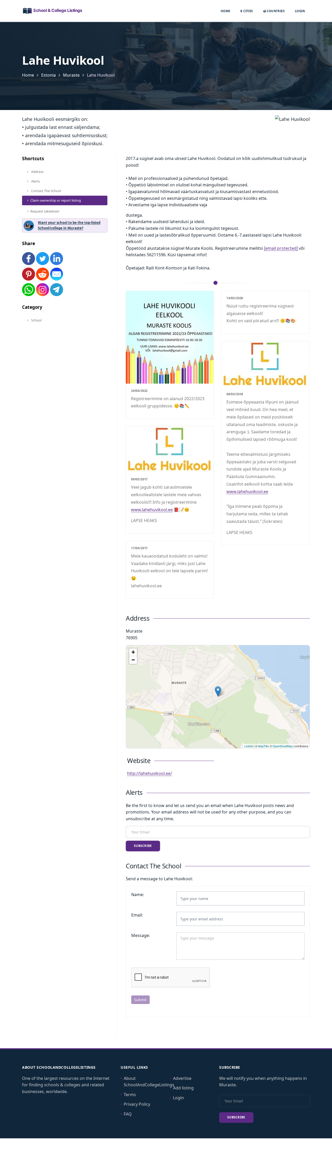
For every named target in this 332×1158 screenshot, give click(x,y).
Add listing (183, 1088)
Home (225, 11)
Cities (248, 11)
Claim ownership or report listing (55, 200)
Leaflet (248, 746)
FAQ (128, 1114)
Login (300, 11)
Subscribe (143, 846)
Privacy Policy (137, 1104)
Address (37, 171)
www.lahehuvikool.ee (247, 491)
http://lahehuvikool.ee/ (149, 773)
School (36, 320)
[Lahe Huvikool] (218, 691)
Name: (137, 894)
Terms (130, 1094)
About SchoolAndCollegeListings (149, 1081)
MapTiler (263, 746)
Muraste (71, 75)
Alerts (35, 181)
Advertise (182, 1078)
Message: (140, 935)
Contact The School (45, 190)
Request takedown (44, 211)
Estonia (48, 75)
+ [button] (133, 652)
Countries (275, 11)
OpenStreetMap (283, 746)
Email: (137, 915)
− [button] (133, 660)
